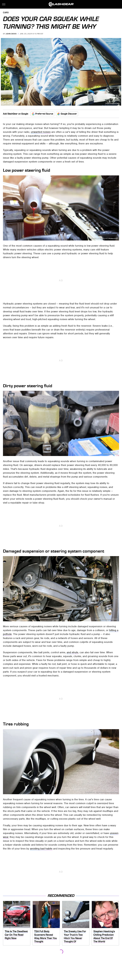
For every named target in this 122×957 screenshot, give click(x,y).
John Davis (11, 34)
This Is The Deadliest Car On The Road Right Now (16, 934)
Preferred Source (44, 113)
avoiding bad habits (41, 848)
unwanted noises (41, 132)
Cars (6, 13)
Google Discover (69, 113)
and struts (72, 652)
